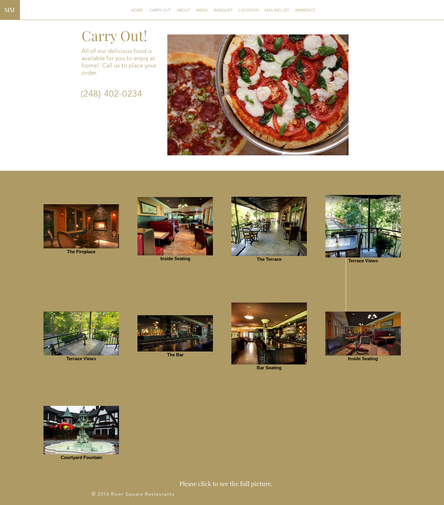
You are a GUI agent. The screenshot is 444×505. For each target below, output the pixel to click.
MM (9, 9)
